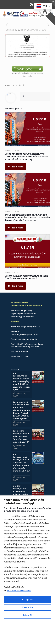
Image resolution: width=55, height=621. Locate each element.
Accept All (27, 599)
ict (22, 29)
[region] (27, 558)
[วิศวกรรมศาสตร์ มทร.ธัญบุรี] (25, 13)
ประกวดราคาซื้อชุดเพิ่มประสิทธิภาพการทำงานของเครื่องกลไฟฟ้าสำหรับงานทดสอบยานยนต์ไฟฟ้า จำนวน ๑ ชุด (27, 156)
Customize (27, 607)
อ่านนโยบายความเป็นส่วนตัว (19, 590)
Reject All (28, 615)
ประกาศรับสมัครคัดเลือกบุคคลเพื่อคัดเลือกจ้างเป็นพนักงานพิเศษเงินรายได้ (26, 277)
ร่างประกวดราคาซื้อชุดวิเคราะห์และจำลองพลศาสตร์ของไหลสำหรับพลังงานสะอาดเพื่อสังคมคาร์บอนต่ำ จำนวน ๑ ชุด (27, 217)
